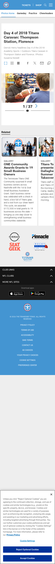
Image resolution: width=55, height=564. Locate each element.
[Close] (51, 494)
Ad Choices (27, 350)
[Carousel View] (6, 63)
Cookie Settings (27, 360)
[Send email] (42, 65)
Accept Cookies (27, 558)
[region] (27, 527)
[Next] (36, 106)
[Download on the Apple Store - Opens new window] (16, 293)
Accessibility (27, 335)
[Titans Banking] (40, 237)
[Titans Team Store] (27, 257)
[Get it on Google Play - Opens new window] (37, 295)
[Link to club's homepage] (6, 3)
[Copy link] (49, 63)
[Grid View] (12, 63)
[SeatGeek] (15, 247)
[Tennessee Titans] (27, 307)
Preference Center (27, 365)
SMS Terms (27, 340)
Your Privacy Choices (27, 355)
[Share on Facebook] (28, 65)
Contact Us (27, 345)
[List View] (18, 63)
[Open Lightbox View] (27, 94)
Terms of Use (27, 330)
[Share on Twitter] (35, 65)
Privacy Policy (27, 325)
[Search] (45, 5)
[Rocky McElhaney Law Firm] (41, 247)
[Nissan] (14, 237)
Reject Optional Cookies (27, 549)
